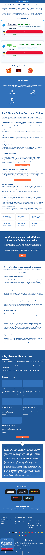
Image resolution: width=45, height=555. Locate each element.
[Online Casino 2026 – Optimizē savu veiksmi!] (22, 532)
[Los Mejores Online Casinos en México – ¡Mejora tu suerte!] (29, 532)
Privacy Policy (17, 519)
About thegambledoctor (6, 519)
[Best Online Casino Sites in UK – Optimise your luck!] (25, 535)
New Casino (38, 523)
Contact (3, 521)
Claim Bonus (24, 31)
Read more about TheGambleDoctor (22, 179)
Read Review (15, 34)
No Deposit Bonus (40, 521)
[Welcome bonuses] (6, 70)
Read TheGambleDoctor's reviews (22, 165)
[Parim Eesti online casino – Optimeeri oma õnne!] (13, 532)
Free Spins (30, 521)
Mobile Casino (31, 525)
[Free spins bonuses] (17, 70)
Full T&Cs (33, 34)
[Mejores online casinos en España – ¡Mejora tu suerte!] (42, 532)
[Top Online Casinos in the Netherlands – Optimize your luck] (35, 532)
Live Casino (38, 525)
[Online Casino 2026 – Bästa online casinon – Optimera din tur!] (19, 535)
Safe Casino (30, 527)
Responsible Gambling (19, 521)
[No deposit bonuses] (28, 70)
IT (3, 532)
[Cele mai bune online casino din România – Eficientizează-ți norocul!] (38, 532)
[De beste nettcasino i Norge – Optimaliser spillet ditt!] (32, 532)
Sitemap (16, 525)
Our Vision (22, 255)
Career (2, 523)
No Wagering (30, 523)
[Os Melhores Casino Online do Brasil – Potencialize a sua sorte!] (6, 532)
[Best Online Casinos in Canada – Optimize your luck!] (9, 532)
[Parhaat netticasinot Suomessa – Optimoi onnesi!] (16, 532)
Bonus (37, 520)
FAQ (15, 523)
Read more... (3, 546)
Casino (29, 520)
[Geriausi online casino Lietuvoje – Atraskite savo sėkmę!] (25, 532)
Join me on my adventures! (22, 437)
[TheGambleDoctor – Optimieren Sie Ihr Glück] (19, 532)
